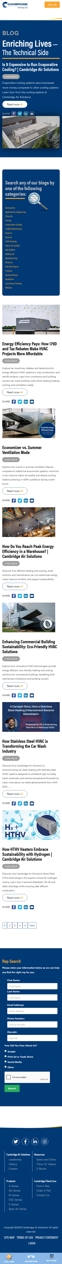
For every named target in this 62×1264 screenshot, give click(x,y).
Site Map (9, 1237)
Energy (8, 220)
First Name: (13, 980)
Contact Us (42, 1195)
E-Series (14, 1204)
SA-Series (14, 1190)
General (8, 233)
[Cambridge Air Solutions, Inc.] (15, 5)
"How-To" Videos (46, 1164)
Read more (13, 104)
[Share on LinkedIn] (26, 401)
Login (31, 1243)
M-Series (9, 262)
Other (11, 1067)
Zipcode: (12, 1032)
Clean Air (9, 216)
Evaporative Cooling (13, 224)
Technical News (11, 275)
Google (11, 1051)
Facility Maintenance (13, 228)
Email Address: (15, 1005)
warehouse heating (13, 283)
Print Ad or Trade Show (20, 1056)
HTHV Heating (11, 241)
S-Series (8, 270)
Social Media (15, 1062)
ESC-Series (15, 1199)
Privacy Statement (46, 1237)
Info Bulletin (10, 249)
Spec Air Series (17, 1209)
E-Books (41, 1168)
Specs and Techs (46, 1159)
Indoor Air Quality (12, 245)
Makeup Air (10, 254)
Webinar (8, 287)
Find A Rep (42, 1186)
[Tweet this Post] (14, 401)
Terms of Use (25, 1237)
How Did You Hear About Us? (21, 1045)
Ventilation (9, 279)
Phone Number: (16, 1018)
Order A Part (43, 1190)
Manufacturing (11, 258)
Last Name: (13, 991)
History (13, 1164)
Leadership (15, 1159)
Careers (13, 1168)
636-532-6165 (31, 1261)
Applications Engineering (15, 212)
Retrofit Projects (12, 266)
